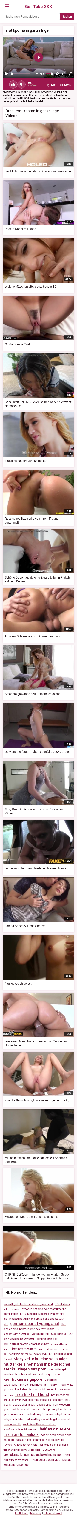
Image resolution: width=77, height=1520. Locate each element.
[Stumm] (42, 74)
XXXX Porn (21, 1513)
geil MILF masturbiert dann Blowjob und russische (38, 171)
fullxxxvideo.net (53, 1513)
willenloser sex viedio (25, 1444)
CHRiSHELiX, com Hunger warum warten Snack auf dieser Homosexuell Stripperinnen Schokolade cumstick (38, 1278)
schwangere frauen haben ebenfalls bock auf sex (37, 751)
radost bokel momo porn (47, 1454)
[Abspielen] (7, 74)
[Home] (38, 6)
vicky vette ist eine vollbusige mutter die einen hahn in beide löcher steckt (37, 1363)
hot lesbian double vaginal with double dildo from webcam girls (37, 1404)
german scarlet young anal (34, 1323)
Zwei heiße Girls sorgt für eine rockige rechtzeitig (37, 1100)
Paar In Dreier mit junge (20, 228)
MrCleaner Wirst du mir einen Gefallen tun (32, 1216)
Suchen (67, 16)
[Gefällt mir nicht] (21, 84)
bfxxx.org (35, 1513)
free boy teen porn (24, 1349)
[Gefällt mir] (13, 84)
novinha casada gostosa (26, 1409)
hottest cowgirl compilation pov (29, 1344)
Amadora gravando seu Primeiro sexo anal (33, 694)
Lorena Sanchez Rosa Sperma (25, 925)
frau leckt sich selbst (18, 983)
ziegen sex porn (32, 1369)
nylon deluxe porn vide (45, 1459)
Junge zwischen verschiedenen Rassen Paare (35, 868)
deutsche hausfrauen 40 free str (25, 460)
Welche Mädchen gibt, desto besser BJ (30, 286)
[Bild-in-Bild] (64, 74)
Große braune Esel (17, 344)
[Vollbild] (70, 74)
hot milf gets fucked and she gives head (28, 1304)
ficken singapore (27, 1379)
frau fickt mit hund (32, 1394)
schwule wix (40, 1354)
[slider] (20, 73)
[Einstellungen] (57, 74)
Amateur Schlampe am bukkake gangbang (33, 636)
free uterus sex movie (20, 1354)
